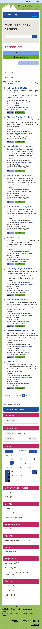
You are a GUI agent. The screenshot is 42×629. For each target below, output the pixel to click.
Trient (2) (8, 529)
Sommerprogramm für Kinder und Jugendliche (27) (17, 573)
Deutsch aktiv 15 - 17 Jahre (19, 146)
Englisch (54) (9, 586)
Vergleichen (20, 112)
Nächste (7, 399)
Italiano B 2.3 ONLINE (17, 88)
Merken (11, 112)
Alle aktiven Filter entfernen (15, 409)
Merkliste (21, 53)
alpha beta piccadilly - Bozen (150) (17, 540)
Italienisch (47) (10, 595)
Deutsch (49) (9, 590)
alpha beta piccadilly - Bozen (24, 102)
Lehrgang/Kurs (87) (12, 563)
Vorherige (8, 395)
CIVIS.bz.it (36, 1)
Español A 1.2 (13, 237)
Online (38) (9, 497)
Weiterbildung (11, 15)
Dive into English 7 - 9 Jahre (20, 117)
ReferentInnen (10, 77)
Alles (7, 73)
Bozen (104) (9, 508)
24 (7, 476)
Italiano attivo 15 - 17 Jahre (19, 175)
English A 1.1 (12, 361)
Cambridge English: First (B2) (20, 268)
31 (7, 480)
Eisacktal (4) (9, 513)
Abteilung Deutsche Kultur (11, 613)
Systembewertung (32, 83)
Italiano (28, 1)
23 (35, 471)
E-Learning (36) (10, 568)
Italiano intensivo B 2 (17, 299)
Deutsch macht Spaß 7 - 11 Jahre (22, 330)
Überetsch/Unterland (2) (13, 517)
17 (7, 471)
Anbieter (24, 73)
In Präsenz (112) (11, 492)
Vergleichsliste (21, 57)
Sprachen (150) (10, 552)
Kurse (7, 33)
